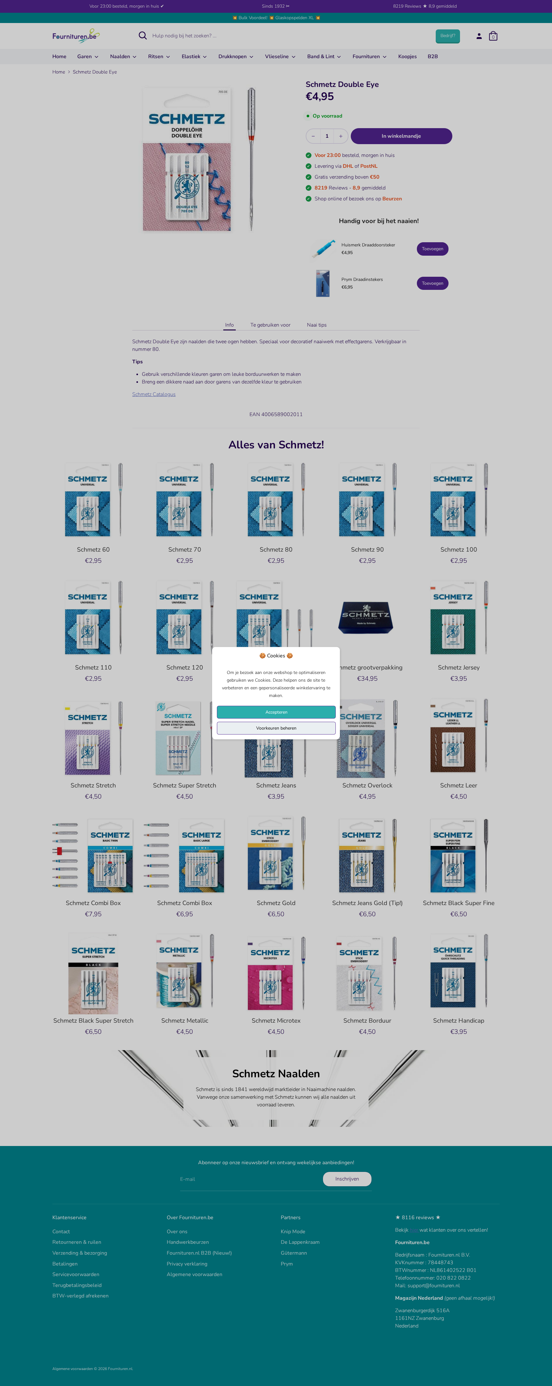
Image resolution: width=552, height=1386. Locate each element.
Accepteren (276, 712)
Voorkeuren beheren (276, 728)
